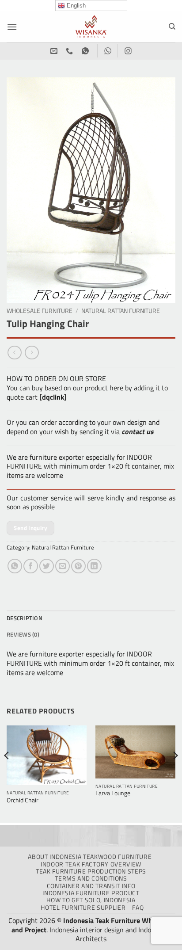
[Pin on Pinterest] (78, 566)
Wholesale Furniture (39, 310)
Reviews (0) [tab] (23, 634)
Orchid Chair (22, 801)
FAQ (138, 907)
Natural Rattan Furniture (120, 310)
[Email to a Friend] (62, 566)
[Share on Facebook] (30, 566)
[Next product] (14, 352)
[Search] (172, 26)
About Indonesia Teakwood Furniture (90, 856)
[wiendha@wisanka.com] (55, 51)
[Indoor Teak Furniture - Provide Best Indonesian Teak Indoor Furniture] (91, 26)
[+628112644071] (70, 51)
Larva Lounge (112, 793)
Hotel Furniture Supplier (83, 907)
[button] (12, 27)
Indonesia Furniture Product (90, 893)
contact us (137, 431)
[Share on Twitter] (46, 566)
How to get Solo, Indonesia (91, 900)
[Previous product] (31, 352)
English (75, 5)
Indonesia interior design (86, 929)
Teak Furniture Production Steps (91, 871)
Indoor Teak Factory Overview (91, 864)
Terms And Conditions (91, 878)
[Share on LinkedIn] (94, 566)
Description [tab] (24, 618)
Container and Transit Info (91, 885)
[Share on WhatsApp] (15, 566)
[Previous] (7, 773)
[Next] (175, 773)
